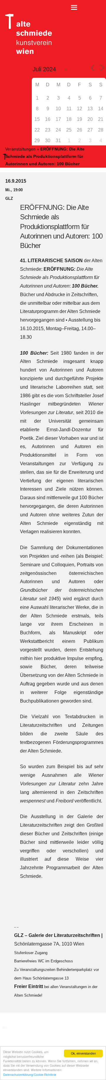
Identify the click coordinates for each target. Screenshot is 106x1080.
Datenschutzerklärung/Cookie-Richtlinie (29, 1074)
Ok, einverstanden (83, 1053)
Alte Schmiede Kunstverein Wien (26, 34)
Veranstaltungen (20, 149)
